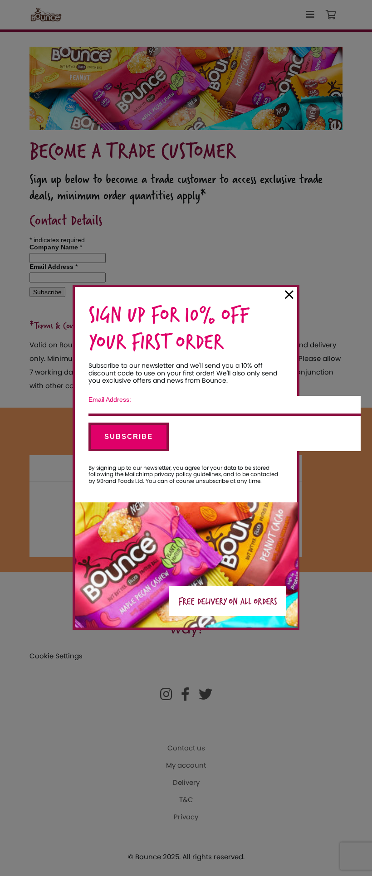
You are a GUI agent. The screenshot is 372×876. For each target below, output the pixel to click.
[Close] (289, 295)
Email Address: (109, 399)
